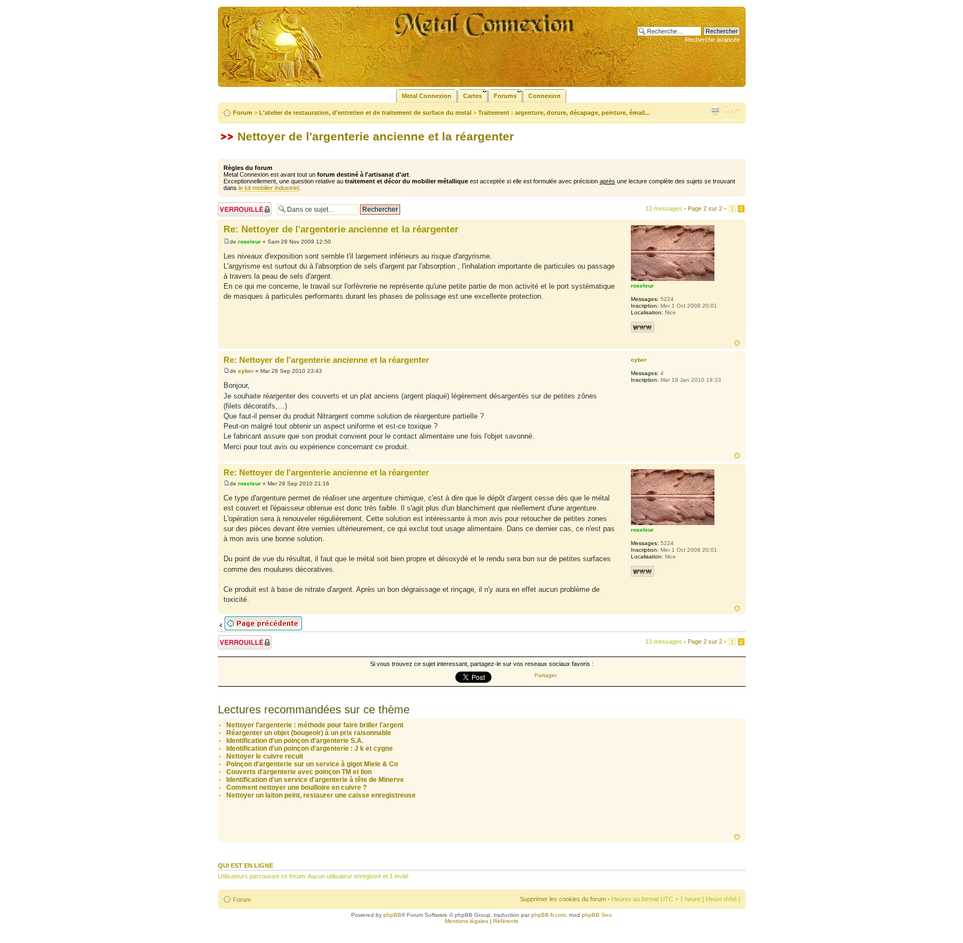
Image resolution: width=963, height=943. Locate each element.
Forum (242, 112)
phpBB (392, 915)
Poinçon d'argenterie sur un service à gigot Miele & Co (312, 764)
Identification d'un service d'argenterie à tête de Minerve (315, 780)
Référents (505, 921)
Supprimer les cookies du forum (563, 899)
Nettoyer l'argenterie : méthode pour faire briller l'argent (314, 725)
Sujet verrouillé (237, 205)
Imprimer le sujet (715, 110)
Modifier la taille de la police (732, 110)
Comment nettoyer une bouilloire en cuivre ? (296, 787)
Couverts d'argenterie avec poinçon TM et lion (299, 772)
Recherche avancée (712, 39)
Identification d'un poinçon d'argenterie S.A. (294, 741)
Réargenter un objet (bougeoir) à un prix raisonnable (308, 733)
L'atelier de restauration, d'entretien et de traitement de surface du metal (365, 112)
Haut (737, 343)
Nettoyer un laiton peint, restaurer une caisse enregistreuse (321, 795)
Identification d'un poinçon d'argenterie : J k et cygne (309, 748)
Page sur (705, 208)
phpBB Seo (597, 915)
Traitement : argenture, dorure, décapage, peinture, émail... (564, 112)
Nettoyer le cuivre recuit (264, 756)
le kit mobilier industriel (269, 187)
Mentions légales (466, 921)
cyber (246, 371)
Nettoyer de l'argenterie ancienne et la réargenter (375, 136)
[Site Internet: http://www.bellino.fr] (642, 327)
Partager (545, 675)
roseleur (249, 242)
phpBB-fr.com (548, 915)
